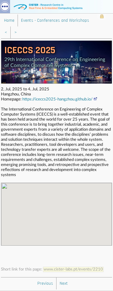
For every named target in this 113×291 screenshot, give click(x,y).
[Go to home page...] (56, 6)
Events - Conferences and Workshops (55, 20)
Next (64, 283)
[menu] (5, 6)
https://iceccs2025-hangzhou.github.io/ (57, 99)
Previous (45, 283)
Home (9, 20)
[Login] (101, 17)
